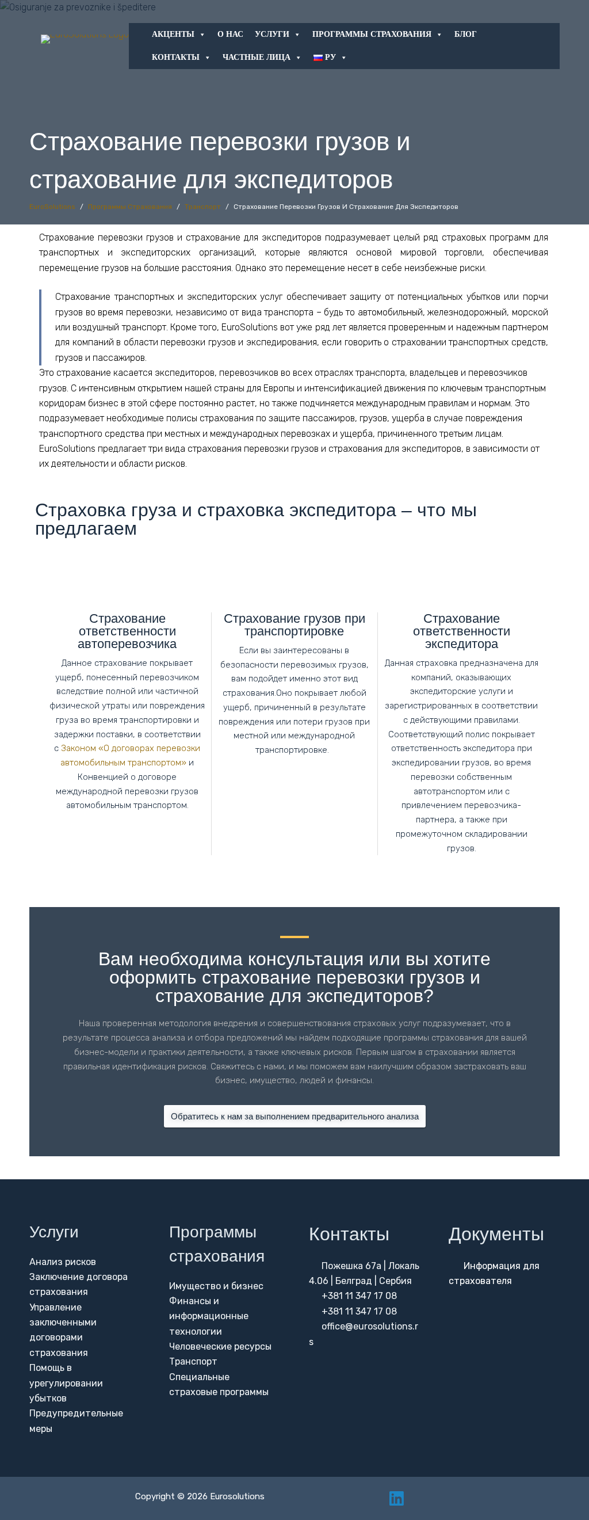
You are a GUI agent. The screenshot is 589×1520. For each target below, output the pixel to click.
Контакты (176, 57)
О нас (230, 34)
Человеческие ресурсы (220, 1346)
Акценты (173, 34)
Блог (465, 34)
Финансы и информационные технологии (208, 1316)
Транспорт (193, 1361)
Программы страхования (371, 34)
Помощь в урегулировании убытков (66, 1383)
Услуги (272, 34)
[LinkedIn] (396, 1498)
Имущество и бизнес (216, 1286)
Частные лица (256, 57)
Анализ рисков (62, 1261)
